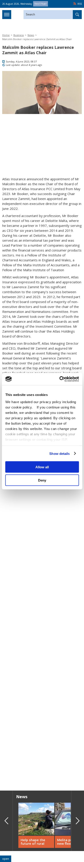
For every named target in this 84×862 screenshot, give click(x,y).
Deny (42, 480)
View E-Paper (40, 3)
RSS (80, 3)
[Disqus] (42, 723)
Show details (59, 453)
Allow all (42, 467)
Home (6, 35)
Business (18, 35)
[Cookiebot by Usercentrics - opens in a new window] (60, 379)
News (31, 35)
